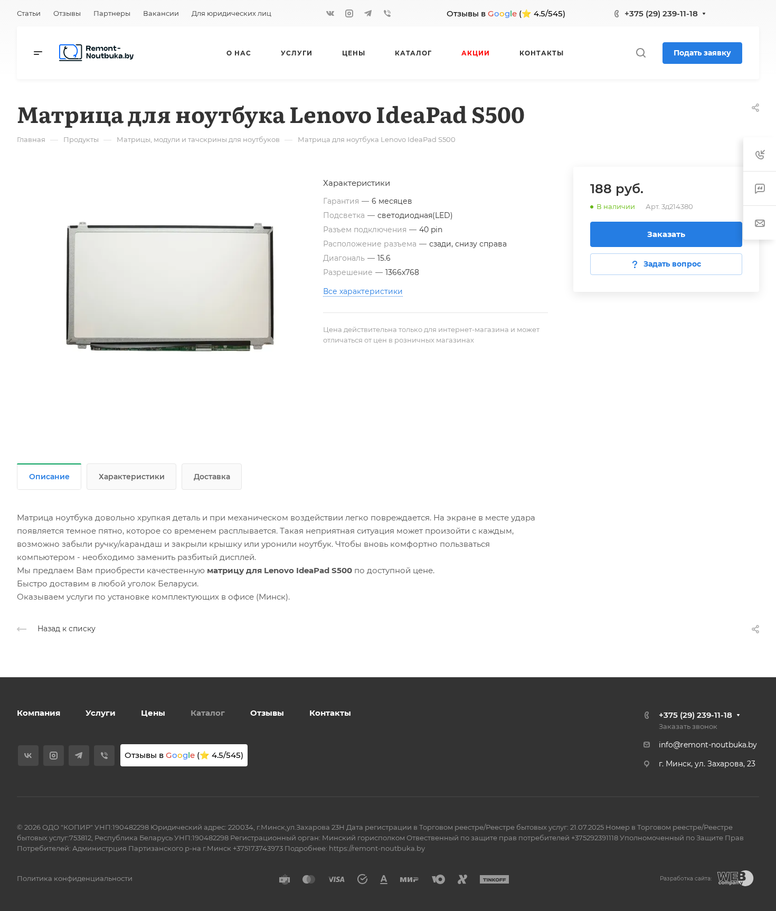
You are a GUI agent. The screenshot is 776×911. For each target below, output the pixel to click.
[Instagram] (349, 13)
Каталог (208, 713)
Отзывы (267, 713)
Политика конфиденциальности (75, 878)
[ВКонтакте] (330, 13)
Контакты (330, 713)
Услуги (101, 713)
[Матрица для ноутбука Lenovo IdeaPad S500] (170, 286)
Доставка (212, 476)
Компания (38, 713)
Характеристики (132, 476)
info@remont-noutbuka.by (708, 744)
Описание (49, 476)
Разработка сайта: (686, 878)
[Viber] (387, 13)
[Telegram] (368, 13)
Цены (153, 713)
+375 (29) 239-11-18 (661, 13)
